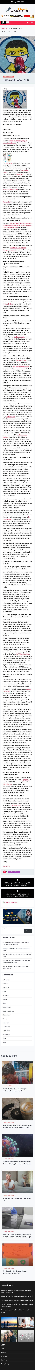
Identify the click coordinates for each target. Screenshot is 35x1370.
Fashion (5, 999)
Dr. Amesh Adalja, (19, 337)
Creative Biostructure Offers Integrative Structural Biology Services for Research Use (17, 1164)
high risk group (7, 784)
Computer (6, 988)
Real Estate (6, 1023)
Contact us (4, 1356)
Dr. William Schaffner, (23, 654)
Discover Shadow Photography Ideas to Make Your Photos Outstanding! (16, 944)
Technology (6, 1034)
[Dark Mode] (28, 23)
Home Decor (6, 1015)
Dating (4, 991)
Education (6, 995)
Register (3, 1352)
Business (5, 984)
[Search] (32, 23)
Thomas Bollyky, (8, 202)
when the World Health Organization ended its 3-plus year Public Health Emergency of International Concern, (17, 225)
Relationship (6, 1027)
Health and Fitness (8, 76)
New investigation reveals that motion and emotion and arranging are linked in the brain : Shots (17, 1127)
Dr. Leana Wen (16, 805)
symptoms (26, 780)
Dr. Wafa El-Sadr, (8, 304)
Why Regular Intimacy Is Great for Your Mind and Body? (17, 955)
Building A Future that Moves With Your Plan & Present (16, 949)
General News (7, 1007)
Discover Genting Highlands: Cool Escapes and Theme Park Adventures (16, 961)
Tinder (4, 1038)
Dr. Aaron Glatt (10, 417)
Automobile (6, 980)
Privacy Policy (5, 1364)
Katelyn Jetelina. (21, 360)
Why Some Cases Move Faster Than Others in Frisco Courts (16, 967)
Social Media (6, 1030)
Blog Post (4, 1360)
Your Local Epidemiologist (20, 367)
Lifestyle (5, 1019)
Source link (6, 866)
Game (4, 1003)
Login (2, 1348)
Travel (4, 1042)
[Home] (3, 22)
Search (5, 928)
